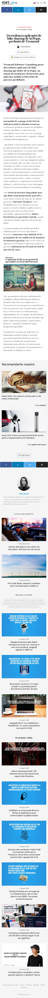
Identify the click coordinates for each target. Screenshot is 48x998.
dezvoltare (32, 600)
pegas (40, 600)
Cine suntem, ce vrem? (11, 985)
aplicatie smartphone (11, 603)
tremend (25, 603)
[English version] (35, 2)
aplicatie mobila (19, 600)
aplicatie (8, 600)
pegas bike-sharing (37, 603)
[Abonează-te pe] (23, 52)
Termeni (29, 985)
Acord (22, 985)
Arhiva (42, 985)
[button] (38, 2)
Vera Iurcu (25, 47)
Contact (23, 987)
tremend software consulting (19, 607)
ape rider (35, 607)
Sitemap (36, 985)
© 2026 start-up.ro (24, 994)
